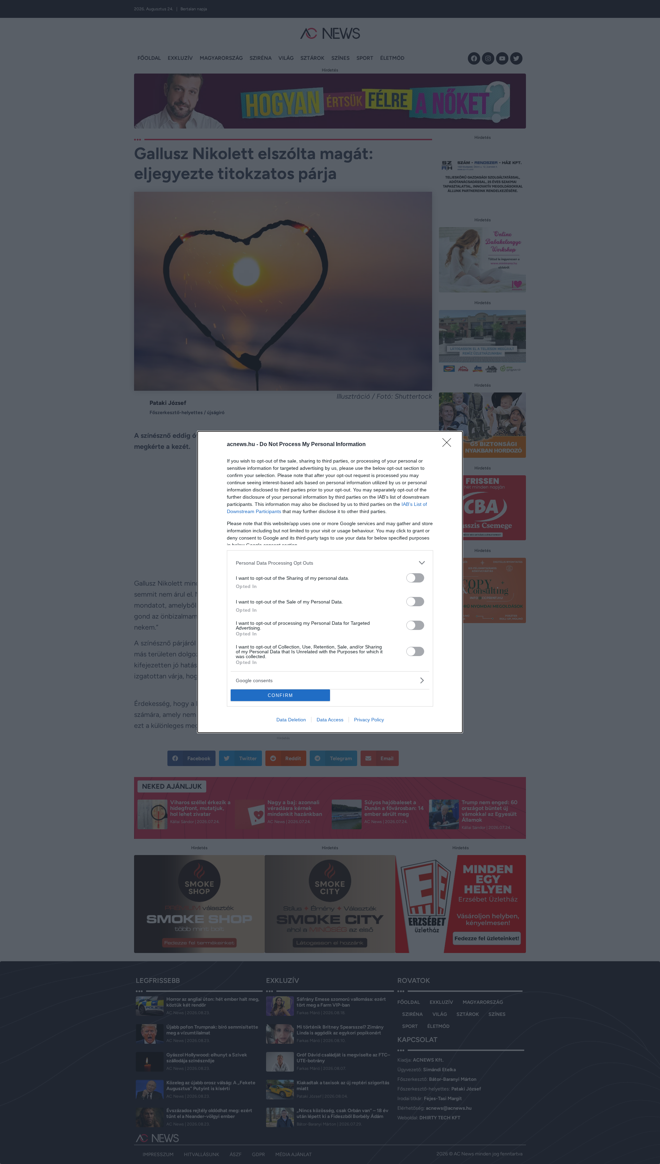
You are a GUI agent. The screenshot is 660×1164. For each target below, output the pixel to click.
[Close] (448, 444)
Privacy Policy (369, 719)
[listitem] (330, 562)
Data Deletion (291, 719)
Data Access (330, 719)
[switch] (415, 578)
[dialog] (330, 582)
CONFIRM (280, 695)
